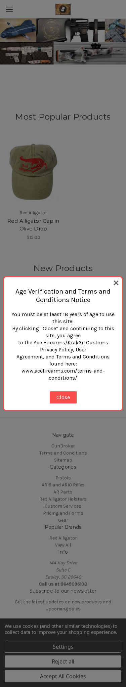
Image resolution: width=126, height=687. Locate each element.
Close (63, 397)
